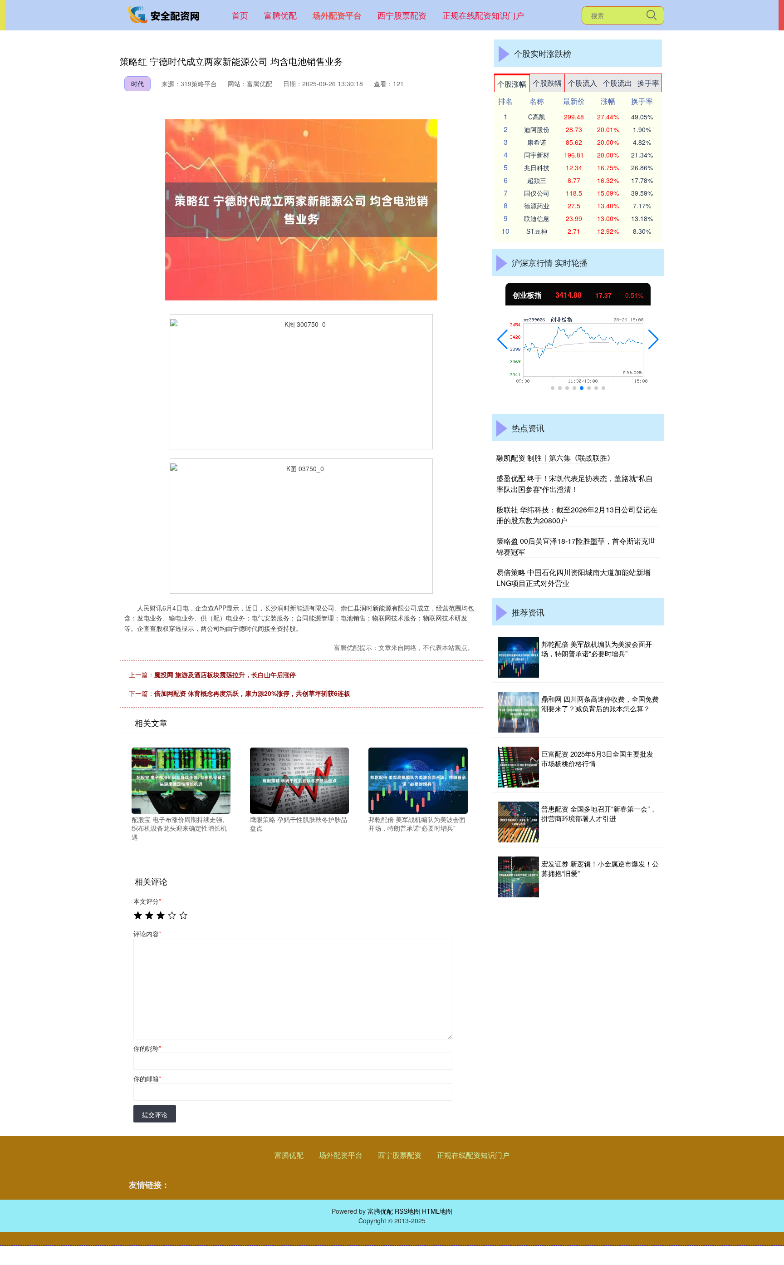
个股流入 (582, 83)
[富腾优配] (164, 14)
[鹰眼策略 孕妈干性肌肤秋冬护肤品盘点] (299, 779)
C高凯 (536, 116)
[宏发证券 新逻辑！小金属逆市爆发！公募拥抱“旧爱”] (518, 876)
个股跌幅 (547, 83)
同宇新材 (536, 154)
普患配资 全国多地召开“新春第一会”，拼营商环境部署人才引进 (599, 813)
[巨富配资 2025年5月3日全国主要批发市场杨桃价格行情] (518, 767)
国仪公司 (536, 192)
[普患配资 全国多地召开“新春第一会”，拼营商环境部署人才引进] (518, 822)
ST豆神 (536, 231)
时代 (137, 83)
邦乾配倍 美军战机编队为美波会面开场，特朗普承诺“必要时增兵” (596, 648)
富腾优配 (280, 15)
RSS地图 (407, 1211)
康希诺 (536, 142)
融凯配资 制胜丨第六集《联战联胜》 (555, 458)
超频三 (536, 180)
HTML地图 (437, 1211)
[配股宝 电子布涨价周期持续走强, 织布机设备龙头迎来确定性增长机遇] (181, 779)
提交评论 (154, 1114)
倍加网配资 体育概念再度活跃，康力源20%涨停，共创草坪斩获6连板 (252, 693)
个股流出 (617, 83)
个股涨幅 (511, 84)
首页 (240, 15)
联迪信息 (536, 218)
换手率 (648, 83)
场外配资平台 (337, 15)
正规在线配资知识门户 (483, 15)
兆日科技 (536, 167)
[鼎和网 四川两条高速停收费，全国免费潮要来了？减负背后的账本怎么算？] (518, 712)
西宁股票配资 (401, 15)
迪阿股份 (536, 129)
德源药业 (536, 205)
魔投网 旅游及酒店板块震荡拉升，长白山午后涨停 (225, 674)
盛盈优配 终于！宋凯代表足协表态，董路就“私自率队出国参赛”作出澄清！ (574, 483)
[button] (502, 339)
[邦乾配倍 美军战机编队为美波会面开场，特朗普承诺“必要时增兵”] (417, 779)
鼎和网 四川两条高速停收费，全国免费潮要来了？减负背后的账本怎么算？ (600, 703)
